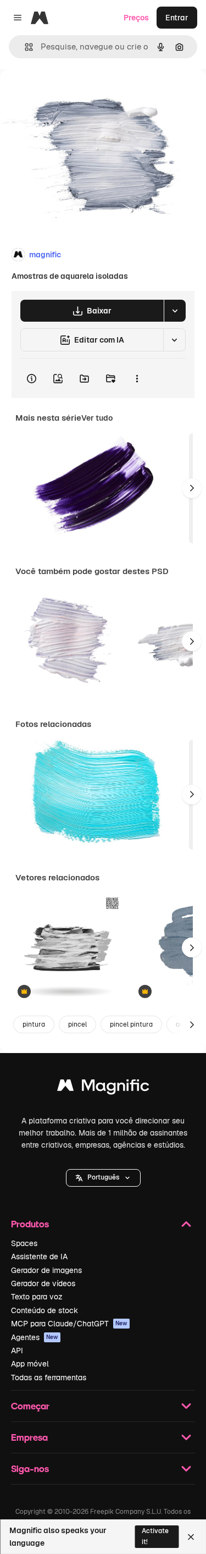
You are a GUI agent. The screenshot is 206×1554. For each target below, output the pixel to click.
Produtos (30, 1224)
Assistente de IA (39, 1256)
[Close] (191, 1537)
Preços (136, 18)
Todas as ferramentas (48, 1377)
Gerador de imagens (46, 1270)
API (17, 1350)
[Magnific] (103, 1087)
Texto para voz (37, 1297)
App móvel (30, 1364)
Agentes (34, 1337)
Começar (30, 1406)
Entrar (176, 18)
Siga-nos (30, 1468)
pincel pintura (131, 1024)
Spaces (24, 1243)
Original (70, 94)
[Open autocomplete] (24, 47)
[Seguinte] (192, 488)
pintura (34, 1024)
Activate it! (155, 1536)
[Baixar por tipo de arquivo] (175, 311)
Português (103, 1177)
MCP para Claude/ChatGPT (69, 1324)
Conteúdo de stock (44, 1310)
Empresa (29, 1437)
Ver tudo (97, 418)
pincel (77, 1024)
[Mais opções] (137, 378)
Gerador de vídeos (43, 1283)
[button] (103, 1178)
